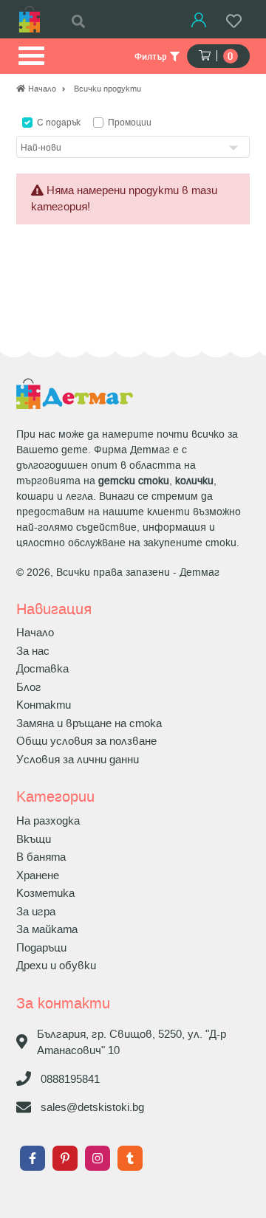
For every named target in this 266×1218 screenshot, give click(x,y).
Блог (28, 687)
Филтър (152, 56)
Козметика (45, 893)
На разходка (48, 820)
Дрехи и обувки (56, 965)
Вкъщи (33, 839)
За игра (35, 911)
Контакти (43, 705)
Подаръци (41, 947)
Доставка (42, 668)
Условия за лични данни (77, 759)
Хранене (37, 875)
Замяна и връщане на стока (89, 723)
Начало (35, 632)
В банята (41, 857)
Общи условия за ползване (86, 741)
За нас (33, 651)
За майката (47, 929)
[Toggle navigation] (30, 56)
